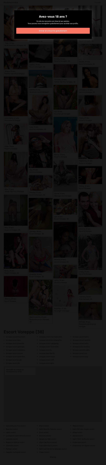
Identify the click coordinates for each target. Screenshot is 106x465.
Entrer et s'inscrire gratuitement (53, 31)
